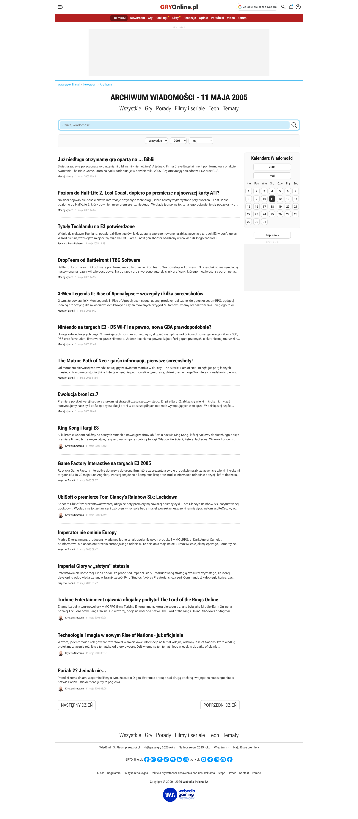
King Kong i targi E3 (149, 436)
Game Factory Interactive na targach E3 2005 (149, 471)
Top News (272, 235)
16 (256, 206)
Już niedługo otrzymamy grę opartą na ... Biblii (149, 167)
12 (280, 199)
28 (295, 214)
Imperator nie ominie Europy (149, 540)
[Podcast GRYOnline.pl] (173, 759)
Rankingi (161, 18)
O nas (100, 773)
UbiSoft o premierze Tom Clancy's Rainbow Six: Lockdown (149, 505)
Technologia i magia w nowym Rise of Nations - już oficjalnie (149, 644)
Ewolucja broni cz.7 (149, 402)
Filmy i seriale (190, 108)
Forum (242, 18)
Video (231, 18)
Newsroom (137, 18)
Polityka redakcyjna (135, 773)
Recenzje (189, 18)
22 (248, 214)
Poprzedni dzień (220, 705)
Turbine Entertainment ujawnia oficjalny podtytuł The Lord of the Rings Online (149, 608)
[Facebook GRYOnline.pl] (147, 759)
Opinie (203, 18)
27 (288, 214)
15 (248, 206)
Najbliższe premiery (246, 747)
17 (264, 206)
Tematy (231, 108)
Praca (232, 773)
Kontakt (244, 773)
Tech (214, 108)
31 (264, 222)
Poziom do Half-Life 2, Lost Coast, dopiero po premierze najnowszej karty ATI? (149, 200)
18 (272, 206)
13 (288, 199)
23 (256, 214)
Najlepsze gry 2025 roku (194, 747)
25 (272, 214)
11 (272, 199)
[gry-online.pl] (179, 7)
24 (264, 214)
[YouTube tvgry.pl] (203, 759)
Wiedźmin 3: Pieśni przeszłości (119, 747)
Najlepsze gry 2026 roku (159, 747)
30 (256, 222)
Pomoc (256, 773)
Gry (150, 18)
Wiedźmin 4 (222, 747)
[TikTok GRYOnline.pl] (166, 759)
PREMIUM (119, 18)
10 (264, 199)
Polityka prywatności (164, 773)
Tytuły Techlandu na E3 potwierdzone (149, 234)
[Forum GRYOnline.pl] (186, 759)
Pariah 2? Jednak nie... (149, 679)
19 (280, 206)
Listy (175, 18)
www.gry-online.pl (69, 84)
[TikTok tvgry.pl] (210, 759)
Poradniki (217, 18)
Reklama (209, 773)
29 (248, 222)
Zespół (222, 773)
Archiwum (106, 84)
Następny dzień (77, 705)
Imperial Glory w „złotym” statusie (149, 574)
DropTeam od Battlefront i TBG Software (149, 268)
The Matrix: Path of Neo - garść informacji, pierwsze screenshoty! (149, 368)
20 (288, 206)
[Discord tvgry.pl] (223, 759)
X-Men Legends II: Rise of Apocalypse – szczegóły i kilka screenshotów (149, 301)
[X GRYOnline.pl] (160, 759)
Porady (163, 108)
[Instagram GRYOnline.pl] (153, 759)
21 (295, 206)
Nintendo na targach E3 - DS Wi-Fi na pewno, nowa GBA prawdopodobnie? (149, 335)
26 (280, 214)
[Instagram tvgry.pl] (216, 759)
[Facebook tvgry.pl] (230, 759)
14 (295, 199)
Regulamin (113, 773)
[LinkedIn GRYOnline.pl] (179, 759)
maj (272, 176)
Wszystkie (130, 108)
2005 (272, 167)
